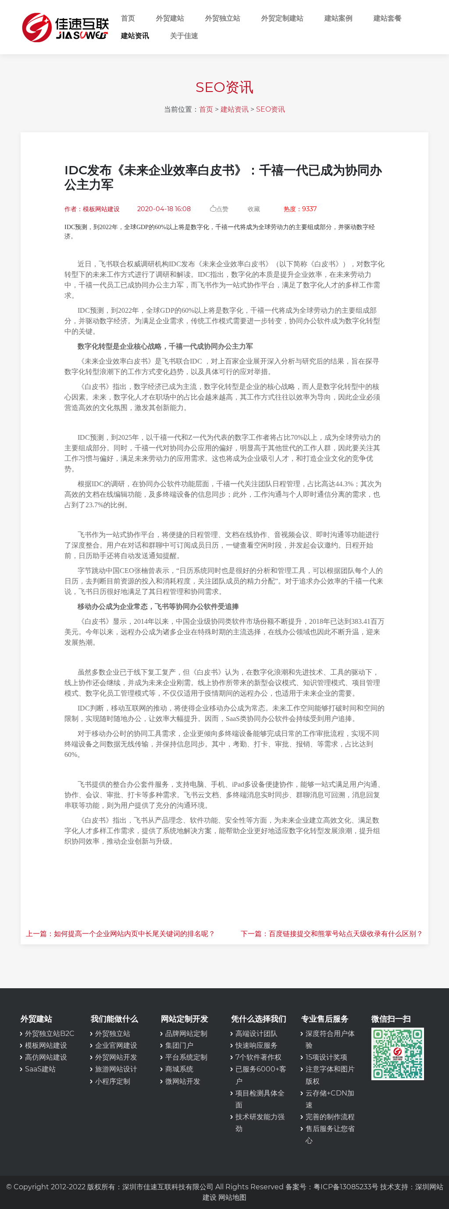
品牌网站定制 (186, 1033)
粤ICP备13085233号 (346, 1187)
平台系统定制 (186, 1057)
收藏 (254, 209)
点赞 (222, 208)
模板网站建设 (46, 1045)
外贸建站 (170, 18)
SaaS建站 (40, 1069)
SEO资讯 (270, 109)
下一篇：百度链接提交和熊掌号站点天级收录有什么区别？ (332, 934)
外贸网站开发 (116, 1057)
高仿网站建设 (46, 1057)
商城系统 (179, 1069)
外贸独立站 (222, 18)
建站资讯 (135, 36)
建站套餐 (388, 18)
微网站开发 (182, 1081)
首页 (128, 18)
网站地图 (232, 1197)
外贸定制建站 (282, 18)
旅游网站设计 (116, 1069)
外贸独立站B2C (50, 1033)
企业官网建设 (116, 1045)
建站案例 (338, 18)
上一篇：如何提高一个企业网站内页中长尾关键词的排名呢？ (120, 934)
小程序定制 (112, 1081)
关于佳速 (184, 36)
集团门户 (179, 1045)
